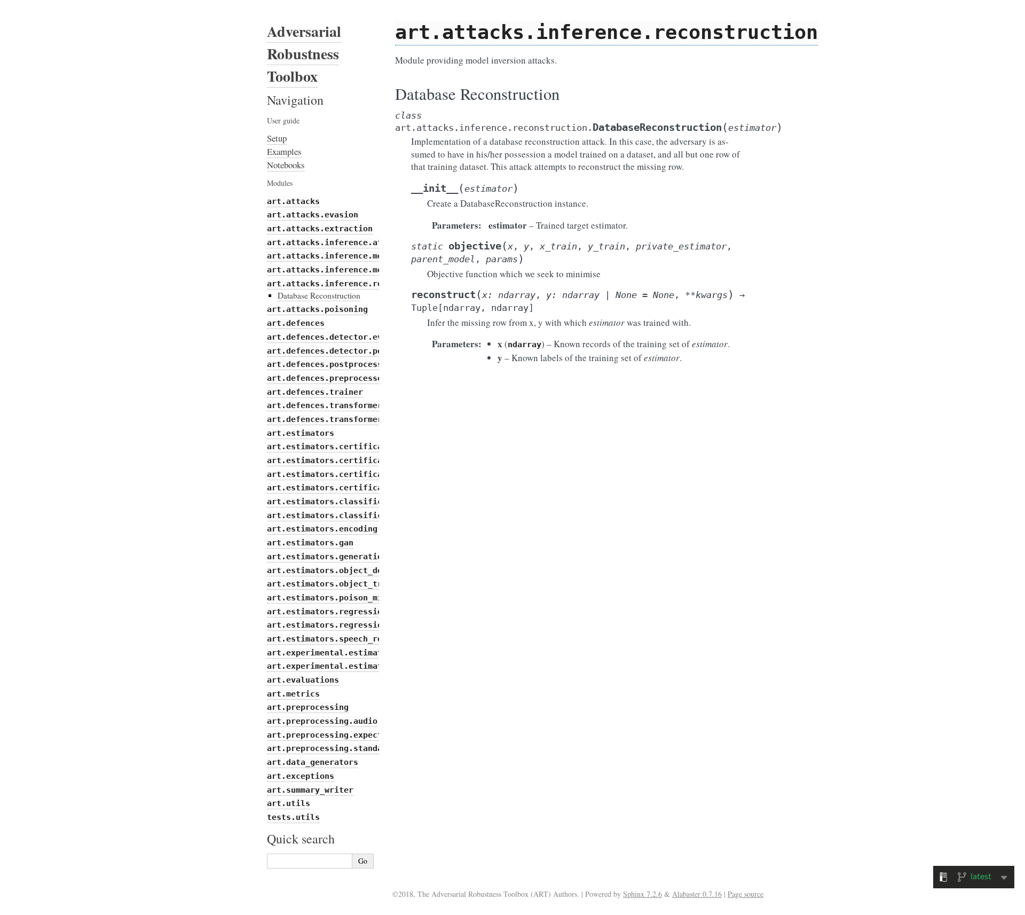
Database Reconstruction (319, 295)
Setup (277, 138)
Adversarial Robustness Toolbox (304, 53)
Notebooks (286, 165)
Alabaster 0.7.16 (697, 894)
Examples (284, 151)
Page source (745, 894)
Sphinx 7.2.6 (642, 894)
